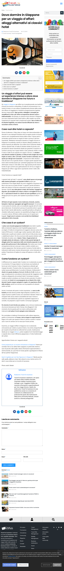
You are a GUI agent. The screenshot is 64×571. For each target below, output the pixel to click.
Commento (5, 428)
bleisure (16, 332)
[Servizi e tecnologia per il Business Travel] (54, 181)
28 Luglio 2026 (13, 489)
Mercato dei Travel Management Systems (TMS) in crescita (24, 494)
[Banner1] (54, 163)
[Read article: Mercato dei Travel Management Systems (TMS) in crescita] (5, 495)
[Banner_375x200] (54, 135)
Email (4, 457)
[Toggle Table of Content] (39, 78)
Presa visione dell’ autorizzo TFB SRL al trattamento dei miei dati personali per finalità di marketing (54, 86)
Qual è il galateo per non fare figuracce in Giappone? (17, 357)
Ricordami (49, 57)
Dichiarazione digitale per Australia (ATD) (21, 501)
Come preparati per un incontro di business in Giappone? (19, 345)
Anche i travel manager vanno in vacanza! (21, 474)
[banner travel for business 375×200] (54, 211)
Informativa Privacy (57, 85)
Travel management (17, 33)
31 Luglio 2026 (48, 240)
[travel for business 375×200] (54, 119)
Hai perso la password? (51, 64)
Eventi (46, 226)
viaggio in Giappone (9, 104)
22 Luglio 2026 (13, 497)
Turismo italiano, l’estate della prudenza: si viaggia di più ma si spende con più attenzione (53, 233)
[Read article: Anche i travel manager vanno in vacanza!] (5, 475)
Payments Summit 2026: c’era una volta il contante (24, 507)
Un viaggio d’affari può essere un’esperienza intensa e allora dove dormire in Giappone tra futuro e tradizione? (21, 82)
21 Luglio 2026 (13, 503)
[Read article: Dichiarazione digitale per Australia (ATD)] (5, 502)
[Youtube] (61, 527)
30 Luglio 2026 (13, 476)
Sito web (25, 457)
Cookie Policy (11, 556)
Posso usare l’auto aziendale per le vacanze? (22, 487)
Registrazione (49, 66)
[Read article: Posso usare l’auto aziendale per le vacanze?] (5, 489)
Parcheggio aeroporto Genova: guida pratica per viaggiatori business (23, 481)
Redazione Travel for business (23, 375)
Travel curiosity (9, 10)
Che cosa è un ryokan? (10, 87)
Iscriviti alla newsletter (54, 90)
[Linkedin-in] (54, 527)
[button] (61, 3)
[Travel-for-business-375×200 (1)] (54, 149)
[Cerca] (62, 12)
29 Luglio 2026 (13, 484)
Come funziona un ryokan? (11, 89)
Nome (4, 449)
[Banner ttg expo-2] (54, 193)
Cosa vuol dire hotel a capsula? (12, 85)
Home (3, 10)
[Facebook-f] (59, 527)
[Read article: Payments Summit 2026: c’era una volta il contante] (5, 509)
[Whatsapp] (58, 529)
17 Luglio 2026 (13, 509)
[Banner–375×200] (54, 103)
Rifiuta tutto (22, 565)
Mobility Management (50, 243)
